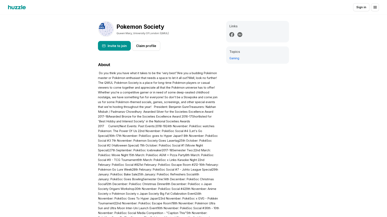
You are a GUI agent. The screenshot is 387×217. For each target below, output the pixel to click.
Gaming (234, 58)
